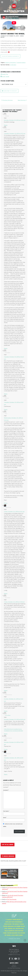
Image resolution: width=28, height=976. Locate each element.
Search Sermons (8, 856)
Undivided (13, 64)
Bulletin (14, 966)
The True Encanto (11, 899)
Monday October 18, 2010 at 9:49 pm (14, 120)
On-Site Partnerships (14, 968)
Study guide (5, 76)
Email (4, 817)
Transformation (21, 62)
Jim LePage (7, 715)
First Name (6, 811)
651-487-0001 (14, 952)
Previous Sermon (7, 100)
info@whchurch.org (14, 954)
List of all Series (7, 844)
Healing (7, 62)
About (14, 965)
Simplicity (13, 62)
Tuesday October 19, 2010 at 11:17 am (14, 133)
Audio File (5, 74)
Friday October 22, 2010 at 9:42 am (14, 511)
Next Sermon (22, 100)
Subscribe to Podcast (10, 90)
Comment (6, 790)
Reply (5, 125)
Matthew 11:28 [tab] (7, 84)
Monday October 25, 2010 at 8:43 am (14, 719)
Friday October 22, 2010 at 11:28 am (14, 602)
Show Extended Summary (10, 56)
